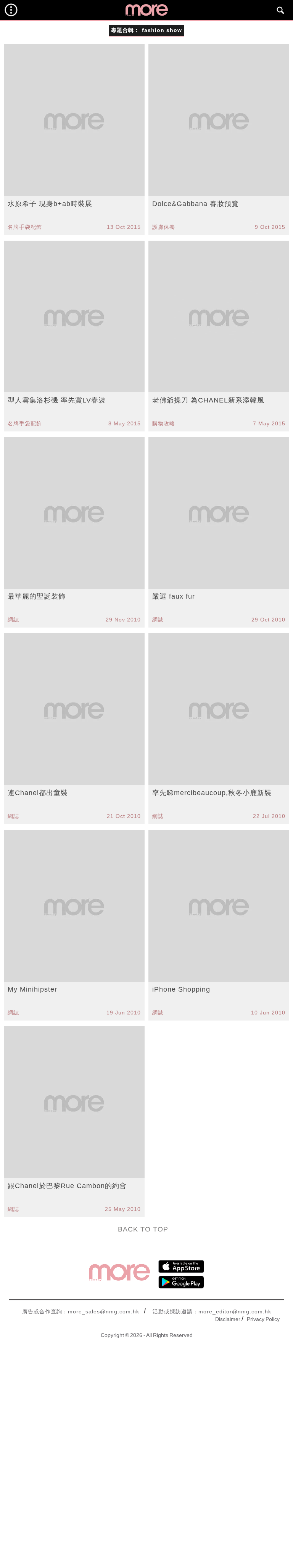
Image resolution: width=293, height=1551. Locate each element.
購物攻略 (163, 423)
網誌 (13, 620)
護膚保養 (163, 227)
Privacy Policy (263, 1319)
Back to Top (143, 1229)
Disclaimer (227, 1319)
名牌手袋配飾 (25, 227)
